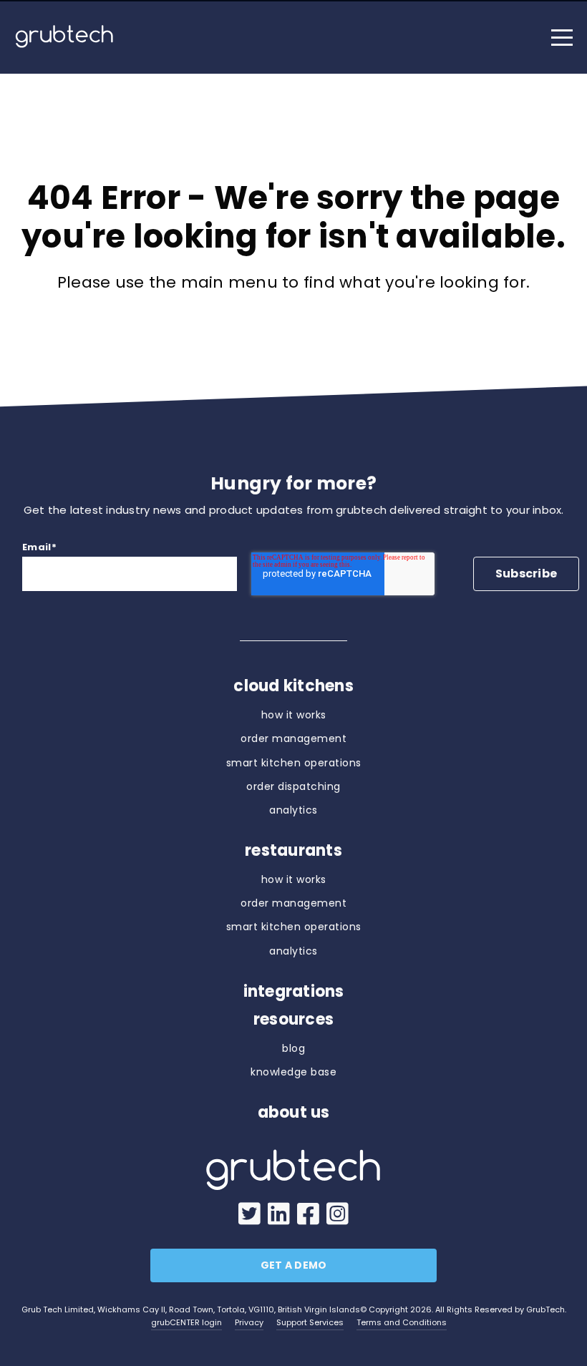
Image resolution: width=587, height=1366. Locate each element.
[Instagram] (337, 1214)
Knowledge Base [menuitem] (293, 1072)
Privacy (249, 1322)
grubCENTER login (186, 1322)
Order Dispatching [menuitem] (293, 786)
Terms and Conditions (401, 1322)
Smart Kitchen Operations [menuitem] (294, 763)
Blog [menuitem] (293, 1048)
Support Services (310, 1322)
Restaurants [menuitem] (293, 850)
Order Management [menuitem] (293, 738)
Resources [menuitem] (293, 1019)
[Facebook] (308, 1214)
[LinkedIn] (279, 1214)
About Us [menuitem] (294, 1112)
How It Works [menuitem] (293, 715)
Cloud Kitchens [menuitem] (293, 686)
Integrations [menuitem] (293, 991)
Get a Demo (294, 1265)
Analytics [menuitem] (293, 810)
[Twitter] (249, 1214)
